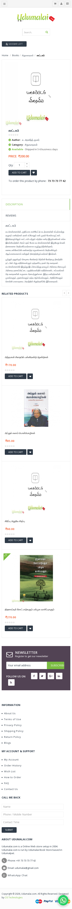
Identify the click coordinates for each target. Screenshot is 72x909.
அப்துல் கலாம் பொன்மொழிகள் (20, 433)
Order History (13, 765)
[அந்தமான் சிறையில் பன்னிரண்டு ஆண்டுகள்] (36, 325)
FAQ (6, 783)
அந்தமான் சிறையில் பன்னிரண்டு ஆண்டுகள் (26, 357)
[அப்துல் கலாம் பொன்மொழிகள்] (36, 407)
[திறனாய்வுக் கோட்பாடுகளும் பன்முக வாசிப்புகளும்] (36, 578)
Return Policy (12, 737)
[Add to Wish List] (30, 376)
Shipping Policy (14, 731)
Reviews (11, 215)
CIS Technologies (14, 897)
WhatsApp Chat (18, 875)
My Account (11, 759)
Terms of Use (12, 719)
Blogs (7, 742)
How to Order (12, 777)
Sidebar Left (15, 44)
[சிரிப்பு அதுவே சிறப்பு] (36, 489)
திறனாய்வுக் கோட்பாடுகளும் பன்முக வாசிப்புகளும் (29, 609)
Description (14, 204)
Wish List (10, 771)
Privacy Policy (13, 725)
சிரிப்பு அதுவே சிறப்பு (15, 521)
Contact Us (11, 789)
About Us (10, 713)
